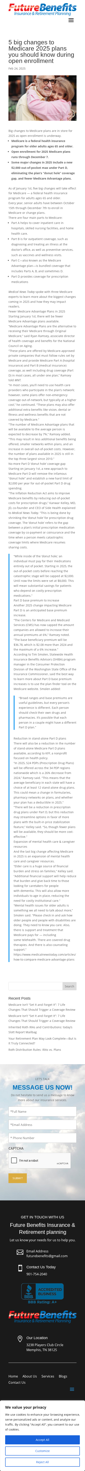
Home (13, 1377)
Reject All (42, 1462)
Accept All (42, 1440)
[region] (42, 1435)
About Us (29, 1377)
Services (47, 1377)
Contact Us (17, 1383)
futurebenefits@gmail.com (47, 1256)
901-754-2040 (36, 1274)
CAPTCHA (16, 1148)
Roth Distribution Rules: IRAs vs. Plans (34, 1050)
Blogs (63, 1377)
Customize (42, 1451)
